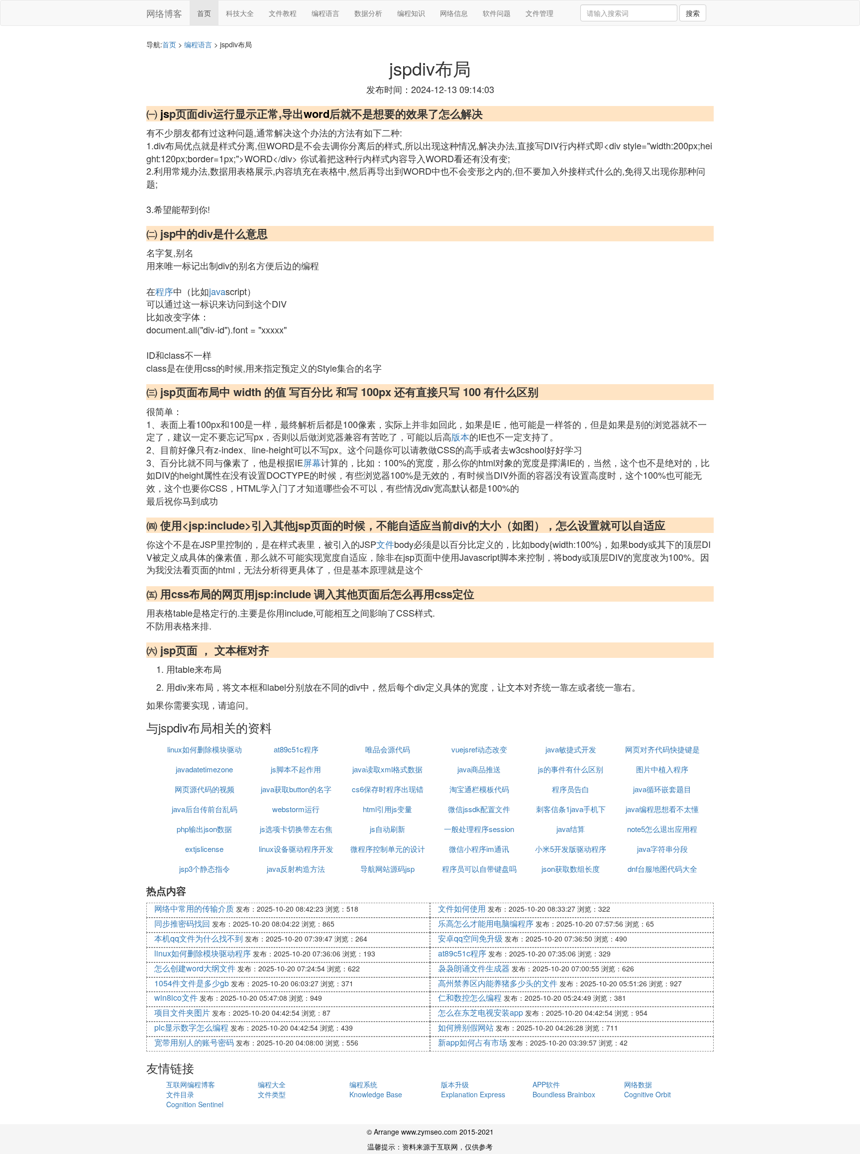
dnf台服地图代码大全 (662, 868)
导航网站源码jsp (387, 868)
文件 (385, 543)
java (217, 291)
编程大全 (272, 1084)
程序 (164, 291)
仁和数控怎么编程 (470, 997)
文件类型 (272, 1094)
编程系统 (363, 1084)
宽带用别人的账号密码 (194, 1042)
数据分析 (368, 13)
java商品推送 (479, 769)
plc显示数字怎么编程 (191, 1027)
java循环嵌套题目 (662, 789)
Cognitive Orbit (647, 1094)
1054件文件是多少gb (191, 983)
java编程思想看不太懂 (662, 809)
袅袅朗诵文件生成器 (474, 968)
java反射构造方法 (296, 868)
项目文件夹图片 (182, 1012)
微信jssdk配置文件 (479, 809)
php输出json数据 (204, 829)
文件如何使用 (462, 908)
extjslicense (204, 848)
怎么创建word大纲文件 (194, 968)
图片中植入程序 (662, 769)
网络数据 (638, 1084)
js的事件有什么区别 (570, 769)
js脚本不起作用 (296, 769)
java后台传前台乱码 (204, 809)
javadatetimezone (204, 769)
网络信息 (454, 13)
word (316, 113)
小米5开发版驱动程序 (570, 848)
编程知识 (411, 13)
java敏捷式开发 (570, 749)
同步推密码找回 (182, 923)
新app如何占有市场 (472, 1042)
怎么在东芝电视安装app (480, 1012)
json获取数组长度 (570, 868)
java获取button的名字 (296, 789)
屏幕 (312, 462)
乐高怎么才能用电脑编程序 (486, 923)
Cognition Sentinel (194, 1104)
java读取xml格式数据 (387, 769)
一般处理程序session (479, 829)
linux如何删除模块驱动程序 (202, 953)
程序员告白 (570, 789)
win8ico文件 (176, 997)
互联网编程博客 (190, 1084)
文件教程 (283, 13)
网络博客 (164, 12)
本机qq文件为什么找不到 (198, 938)
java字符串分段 (662, 848)
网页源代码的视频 (204, 789)
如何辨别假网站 (466, 1027)
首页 (204, 13)
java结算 (570, 829)
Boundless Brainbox (564, 1094)
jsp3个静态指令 (204, 868)
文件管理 (539, 13)
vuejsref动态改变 (479, 749)
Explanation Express (473, 1094)
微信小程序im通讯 (479, 848)
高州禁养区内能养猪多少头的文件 (497, 983)
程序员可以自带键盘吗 (479, 868)
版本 (460, 436)
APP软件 (546, 1084)
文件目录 (180, 1094)
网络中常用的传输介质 (194, 908)
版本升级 (455, 1084)
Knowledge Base (375, 1094)
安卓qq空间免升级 (470, 938)
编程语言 (325, 13)
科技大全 (240, 13)
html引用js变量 (387, 809)
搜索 (693, 13)
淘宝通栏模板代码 (479, 789)
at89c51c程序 (296, 749)
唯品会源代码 (387, 749)
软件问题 (497, 13)
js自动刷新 (387, 829)
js (164, 113)
